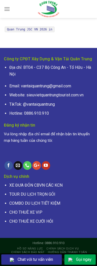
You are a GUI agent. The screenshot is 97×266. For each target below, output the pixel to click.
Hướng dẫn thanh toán (67, 252)
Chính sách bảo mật (28, 252)
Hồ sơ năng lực (30, 248)
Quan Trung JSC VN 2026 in (29, 29)
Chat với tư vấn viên (35, 259)
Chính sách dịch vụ (62, 248)
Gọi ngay (84, 259)
